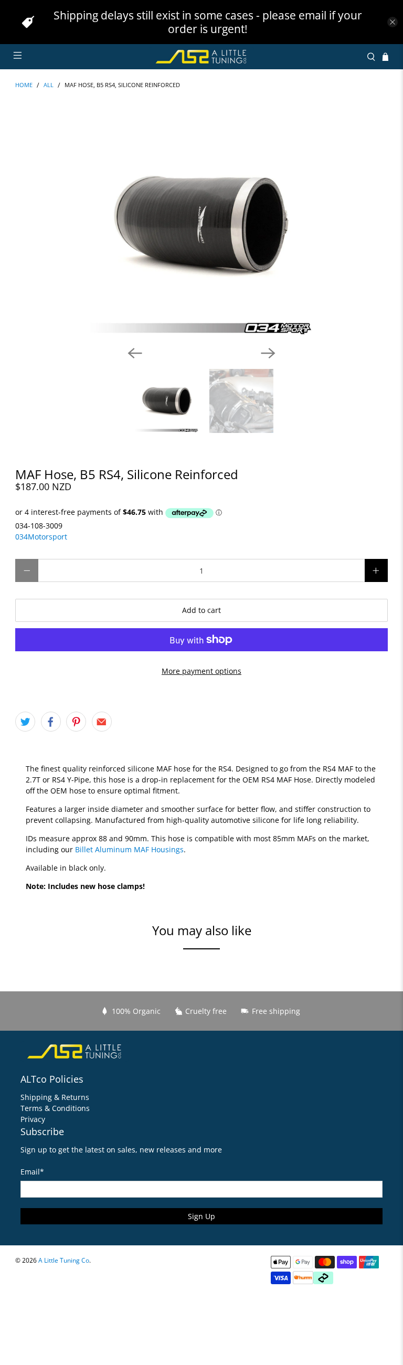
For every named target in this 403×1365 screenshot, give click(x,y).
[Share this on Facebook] (51, 722)
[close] (392, 22)
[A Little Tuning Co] (201, 57)
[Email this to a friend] (102, 722)
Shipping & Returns (54, 1097)
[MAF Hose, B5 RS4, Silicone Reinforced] (201, 224)
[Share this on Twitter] (25, 722)
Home (24, 85)
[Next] (268, 353)
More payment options (201, 671)
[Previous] (135, 353)
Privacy (32, 1119)
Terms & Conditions (55, 1108)
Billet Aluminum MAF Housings (129, 849)
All (49, 85)
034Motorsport (41, 537)
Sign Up (201, 1216)
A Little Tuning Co (63, 1260)
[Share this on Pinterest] (76, 722)
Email (32, 1172)
